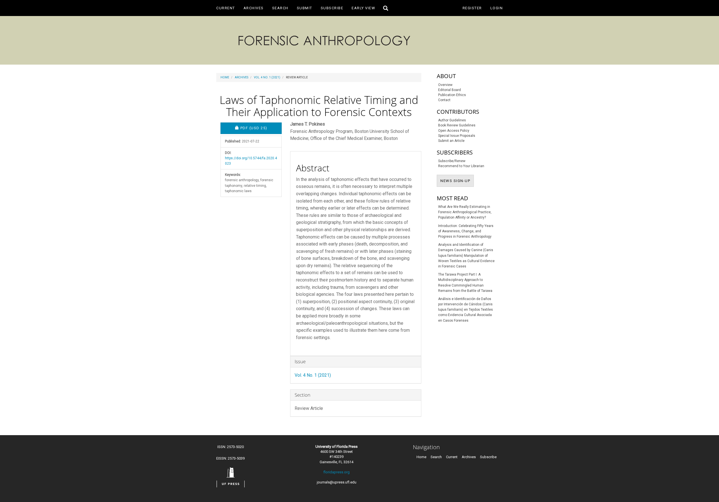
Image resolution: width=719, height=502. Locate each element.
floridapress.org (336, 472)
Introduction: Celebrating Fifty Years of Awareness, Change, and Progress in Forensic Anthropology (465, 231)
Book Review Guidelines (456, 125)
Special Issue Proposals (456, 136)
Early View (363, 8)
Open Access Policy (453, 131)
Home (224, 77)
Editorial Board (449, 90)
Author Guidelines (452, 120)
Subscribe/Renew (451, 161)
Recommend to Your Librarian (461, 166)
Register (472, 8)
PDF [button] (261, 128)
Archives (254, 8)
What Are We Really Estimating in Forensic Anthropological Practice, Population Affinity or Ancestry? (465, 212)
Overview (445, 85)
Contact (444, 100)
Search (280, 8)
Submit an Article (451, 141)
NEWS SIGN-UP (457, 180)
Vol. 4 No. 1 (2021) (267, 77)
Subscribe (332, 8)
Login (496, 8)
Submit (304, 8)
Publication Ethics (452, 95)
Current (225, 8)
